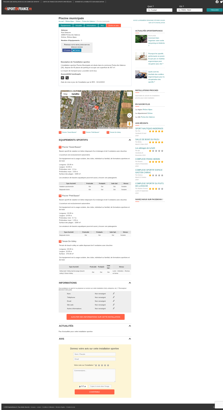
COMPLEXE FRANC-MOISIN (147, 159)
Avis (102, 25)
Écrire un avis (114, 25)
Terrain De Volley (115, 132)
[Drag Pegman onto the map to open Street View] (129, 123)
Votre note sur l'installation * (84, 365)
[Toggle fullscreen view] (129, 94)
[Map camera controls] (129, 115)
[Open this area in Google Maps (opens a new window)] (65, 127)
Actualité (78, 25)
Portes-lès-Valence (88, 21)
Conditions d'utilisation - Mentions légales (53, 407)
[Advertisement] (112, 44)
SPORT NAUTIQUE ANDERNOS (149, 129)
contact (39, 407)
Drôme (78, 21)
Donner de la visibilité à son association (89, 1)
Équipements (66, 25)
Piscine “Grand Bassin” (69, 132)
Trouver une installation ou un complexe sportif (21, 1)
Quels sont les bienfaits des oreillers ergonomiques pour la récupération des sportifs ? (156, 77)
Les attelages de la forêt (145, 148)
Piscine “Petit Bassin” (92, 132)
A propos (33, 407)
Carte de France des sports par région (57, 1)
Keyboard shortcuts (103, 128)
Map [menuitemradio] (65, 94)
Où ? (181, 6)
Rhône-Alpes (70, 21)
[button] (97, 108)
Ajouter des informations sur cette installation (95, 317)
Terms (130, 128)
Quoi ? (151, 6)
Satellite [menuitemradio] (75, 94)
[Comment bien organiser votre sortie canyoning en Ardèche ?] (141, 39)
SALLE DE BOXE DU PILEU (147, 139)
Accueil (61, 21)
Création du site (70, 407)
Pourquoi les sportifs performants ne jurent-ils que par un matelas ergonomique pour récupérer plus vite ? (156, 59)
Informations (91, 25)
